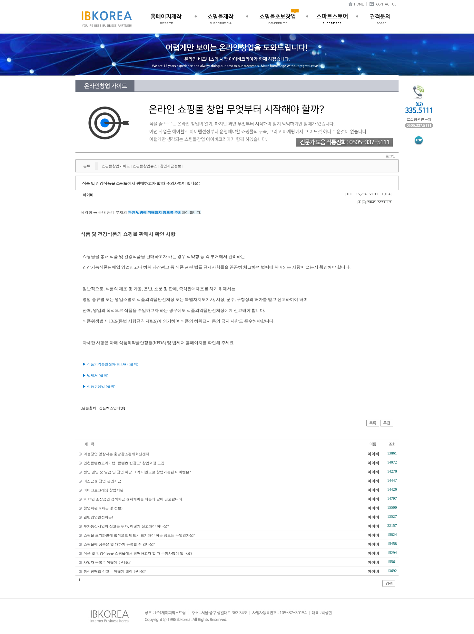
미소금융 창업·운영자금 (102, 481)
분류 (86, 166)
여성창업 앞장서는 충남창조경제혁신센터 (116, 454)
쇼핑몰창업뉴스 (145, 166)
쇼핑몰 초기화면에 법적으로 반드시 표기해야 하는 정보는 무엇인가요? (139, 535)
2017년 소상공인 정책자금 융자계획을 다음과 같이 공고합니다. (133, 499)
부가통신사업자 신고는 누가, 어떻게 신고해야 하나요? (126, 526)
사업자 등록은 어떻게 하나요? (107, 562)
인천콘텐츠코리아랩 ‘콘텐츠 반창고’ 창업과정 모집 (124, 463)
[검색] (388, 586)
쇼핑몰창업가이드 (116, 166)
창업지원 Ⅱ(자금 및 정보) (103, 508)
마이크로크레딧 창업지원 (103, 490)
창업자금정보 (170, 166)
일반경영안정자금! (98, 517)
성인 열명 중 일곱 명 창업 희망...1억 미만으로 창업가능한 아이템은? (137, 472)
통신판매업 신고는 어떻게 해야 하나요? (115, 571)
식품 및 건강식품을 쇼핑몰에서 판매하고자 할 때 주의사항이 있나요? (138, 553)
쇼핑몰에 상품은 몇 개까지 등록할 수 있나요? (119, 544)
